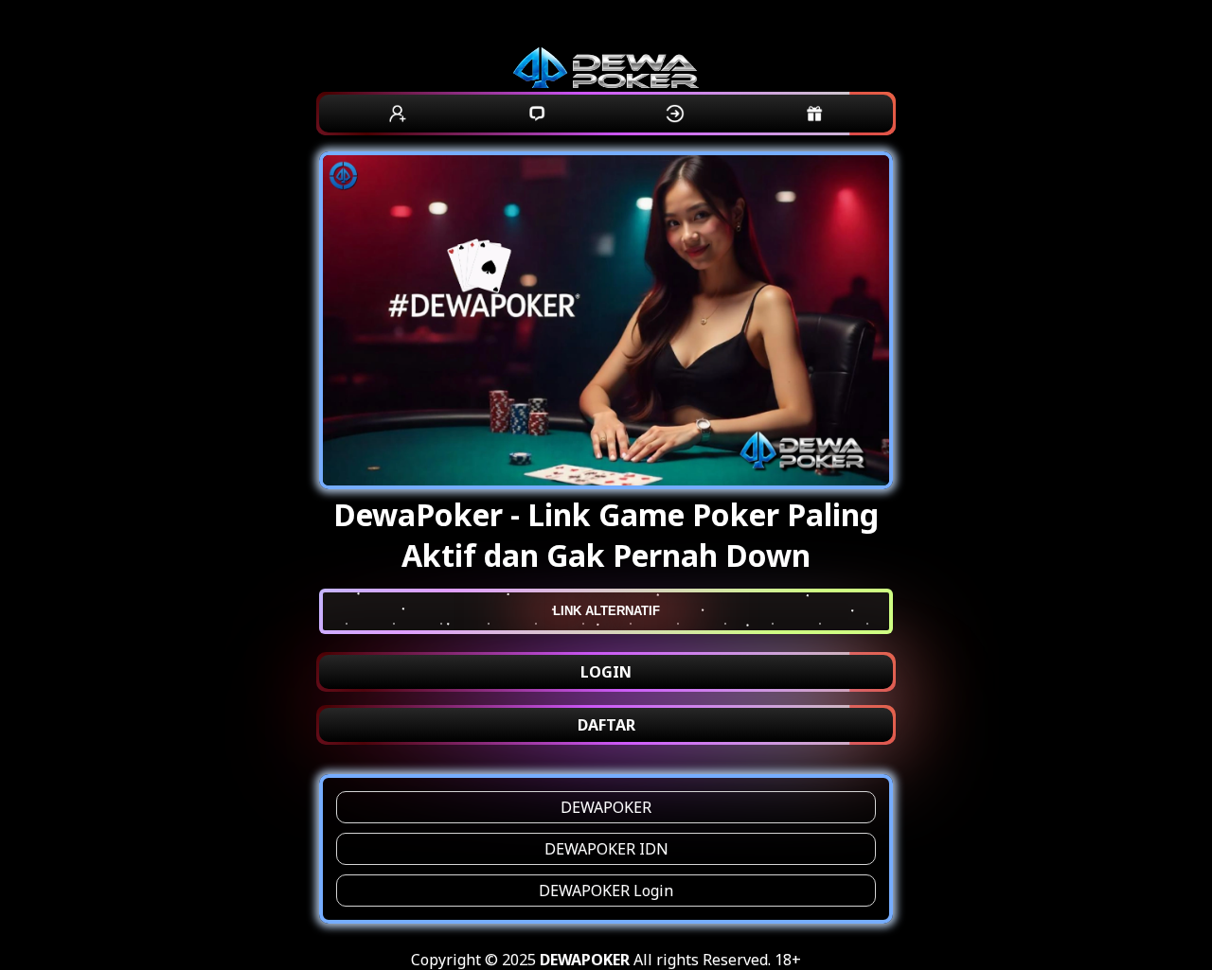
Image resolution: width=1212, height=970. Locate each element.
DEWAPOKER (606, 807)
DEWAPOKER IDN (606, 848)
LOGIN (606, 671)
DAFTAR (606, 724)
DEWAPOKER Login (606, 890)
